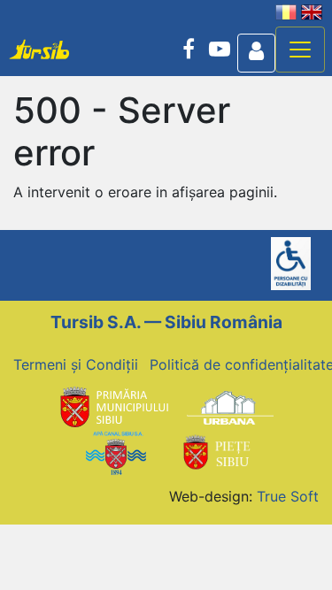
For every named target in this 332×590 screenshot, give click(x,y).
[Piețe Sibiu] (216, 451)
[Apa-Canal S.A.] (116, 451)
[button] (256, 53)
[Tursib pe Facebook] (188, 50)
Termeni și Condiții (75, 364)
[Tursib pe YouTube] (219, 50)
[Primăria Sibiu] (112, 407)
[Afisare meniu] (300, 50)
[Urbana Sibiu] (230, 407)
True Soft (288, 496)
